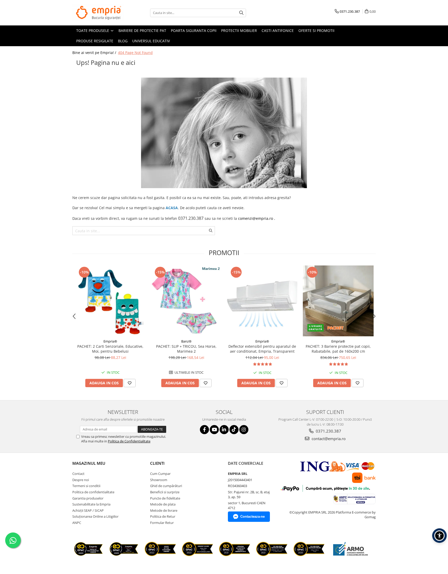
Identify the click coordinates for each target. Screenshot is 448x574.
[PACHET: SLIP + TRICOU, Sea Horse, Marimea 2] (186, 300)
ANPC (76, 522)
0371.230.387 (328, 431)
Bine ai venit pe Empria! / (94, 52)
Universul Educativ (151, 40)
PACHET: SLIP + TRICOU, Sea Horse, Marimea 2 (186, 349)
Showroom (158, 479)
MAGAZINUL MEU (88, 463)
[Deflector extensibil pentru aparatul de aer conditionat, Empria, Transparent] (262, 300)
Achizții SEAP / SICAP (88, 510)
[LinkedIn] (224, 429)
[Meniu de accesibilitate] (439, 535)
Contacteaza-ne (252, 516)
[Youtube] (214, 429)
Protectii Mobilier (239, 30)
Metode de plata (163, 504)
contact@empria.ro (328, 438)
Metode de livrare (163, 510)
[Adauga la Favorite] (130, 383)
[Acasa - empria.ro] (98, 13)
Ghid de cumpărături (166, 485)
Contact (78, 473)
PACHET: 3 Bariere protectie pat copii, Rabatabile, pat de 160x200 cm (338, 349)
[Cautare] (241, 13)
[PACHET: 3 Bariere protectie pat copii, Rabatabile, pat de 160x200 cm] (338, 300)
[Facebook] (204, 429)
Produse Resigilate (94, 40)
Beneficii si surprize (164, 492)
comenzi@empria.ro (255, 218)
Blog (123, 40)
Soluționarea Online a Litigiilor (95, 516)
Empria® (110, 341)
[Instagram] (243, 429)
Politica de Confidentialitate (129, 441)
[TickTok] (234, 429)
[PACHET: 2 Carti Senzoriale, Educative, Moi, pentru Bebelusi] (110, 300)
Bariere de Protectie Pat (142, 30)
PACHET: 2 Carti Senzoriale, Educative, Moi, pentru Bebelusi (110, 349)
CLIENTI (157, 463)
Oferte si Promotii (316, 30)
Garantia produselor (87, 498)
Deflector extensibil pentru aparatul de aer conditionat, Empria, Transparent (262, 349)
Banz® (186, 341)
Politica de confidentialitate (93, 492)
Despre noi (80, 479)
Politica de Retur (162, 516)
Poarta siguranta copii (193, 30)
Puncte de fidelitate (165, 498)
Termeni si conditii (86, 485)
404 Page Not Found (135, 52)
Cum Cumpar (160, 473)
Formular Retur (162, 522)
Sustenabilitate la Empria (91, 504)
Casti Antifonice (278, 30)
